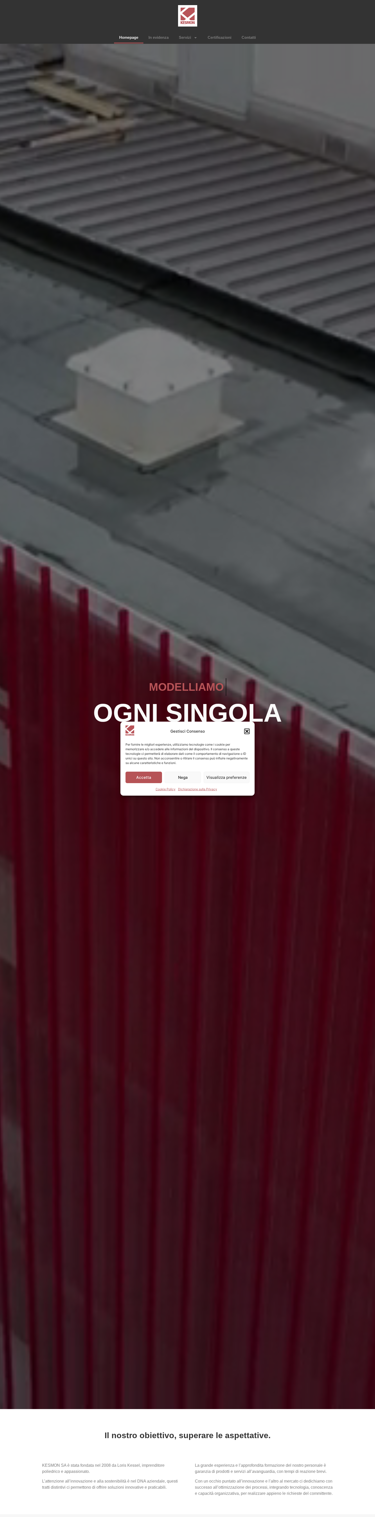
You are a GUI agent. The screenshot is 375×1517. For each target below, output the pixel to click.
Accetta (143, 777)
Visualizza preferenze (226, 777)
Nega (183, 777)
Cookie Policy (166, 789)
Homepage (128, 37)
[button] (246, 731)
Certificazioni (219, 37)
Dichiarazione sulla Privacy (197, 789)
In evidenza (158, 37)
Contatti (249, 37)
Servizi (185, 37)
